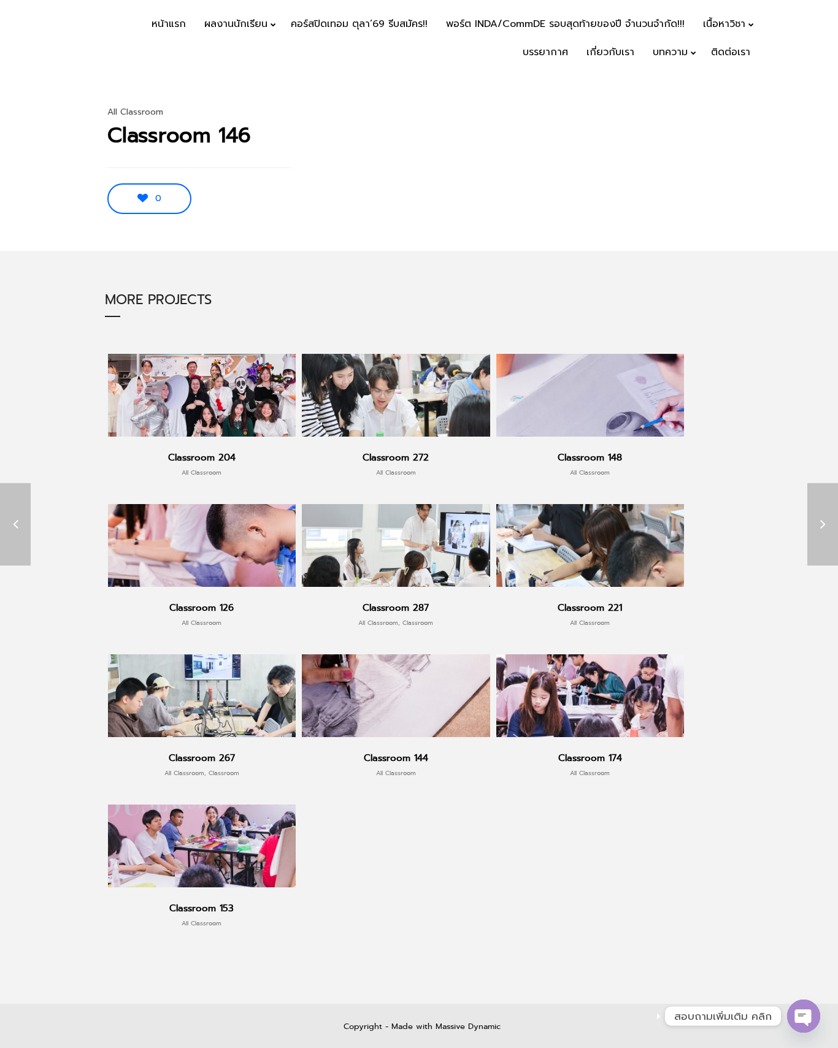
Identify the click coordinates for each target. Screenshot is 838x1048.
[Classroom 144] (15, 524)
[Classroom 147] (822, 524)
